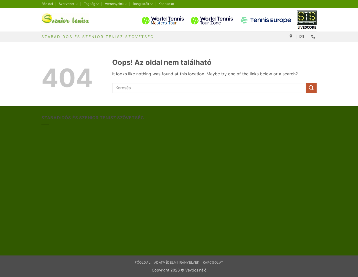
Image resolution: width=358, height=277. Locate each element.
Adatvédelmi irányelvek (176, 262)
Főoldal (47, 4)
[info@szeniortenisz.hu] (302, 37)
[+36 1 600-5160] (314, 37)
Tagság (89, 4)
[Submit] (311, 88)
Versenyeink (114, 4)
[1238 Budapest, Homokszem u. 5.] (292, 37)
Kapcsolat (166, 4)
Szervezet (66, 4)
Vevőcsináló (196, 270)
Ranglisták (141, 4)
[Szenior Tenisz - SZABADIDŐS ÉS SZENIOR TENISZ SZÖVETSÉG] (67, 20)
